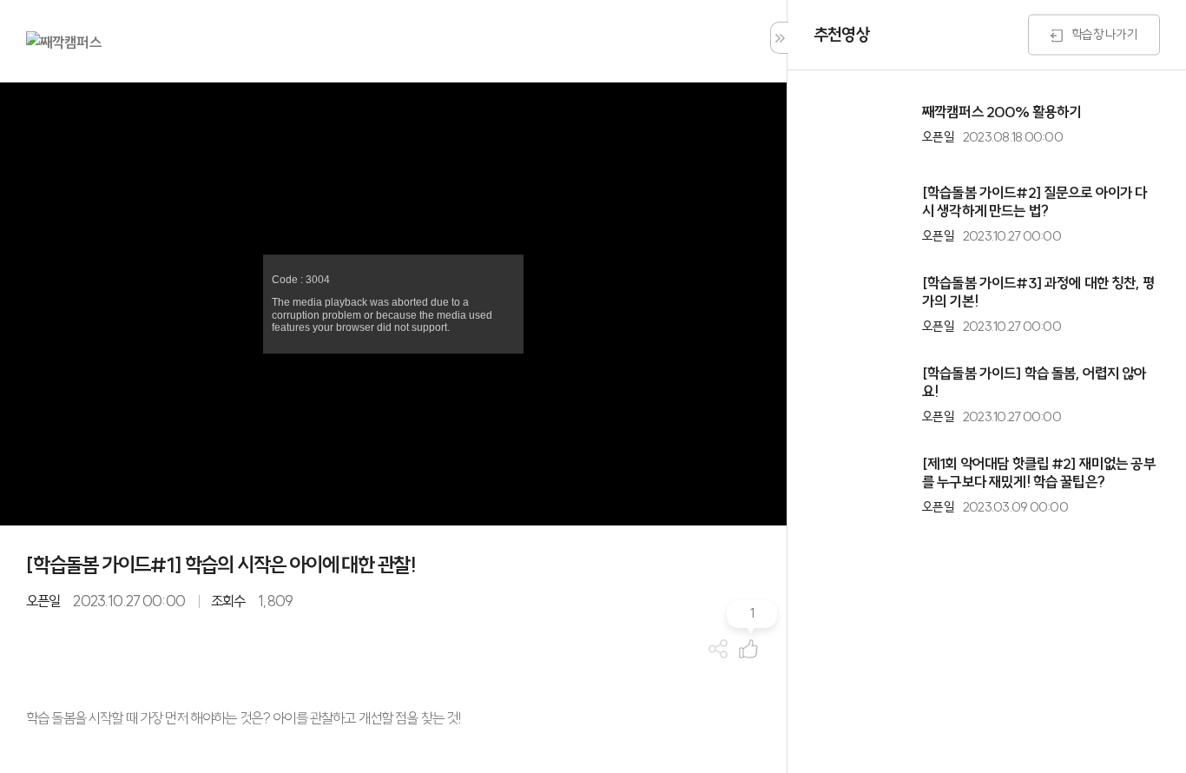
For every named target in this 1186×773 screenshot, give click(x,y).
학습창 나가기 (1104, 33)
